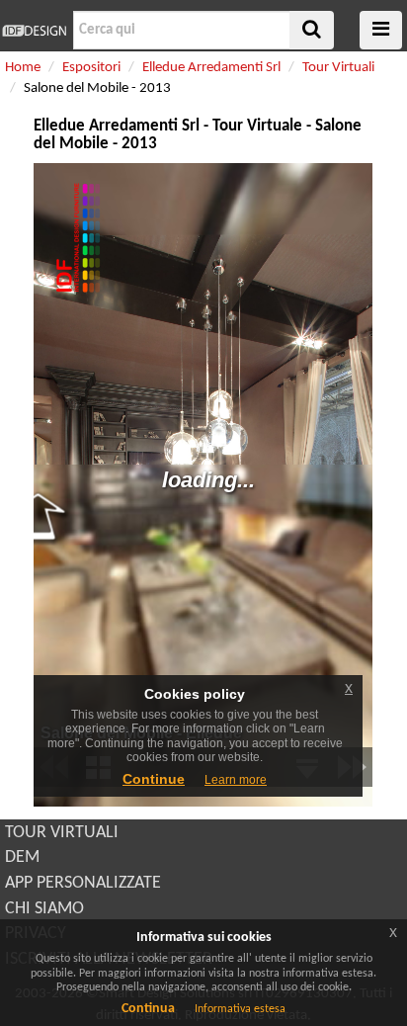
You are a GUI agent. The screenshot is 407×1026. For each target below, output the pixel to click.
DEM (22, 857)
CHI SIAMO (44, 908)
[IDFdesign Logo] (34, 31)
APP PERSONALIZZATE (83, 883)
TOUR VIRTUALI (62, 832)
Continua (148, 1008)
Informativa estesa (240, 1009)
